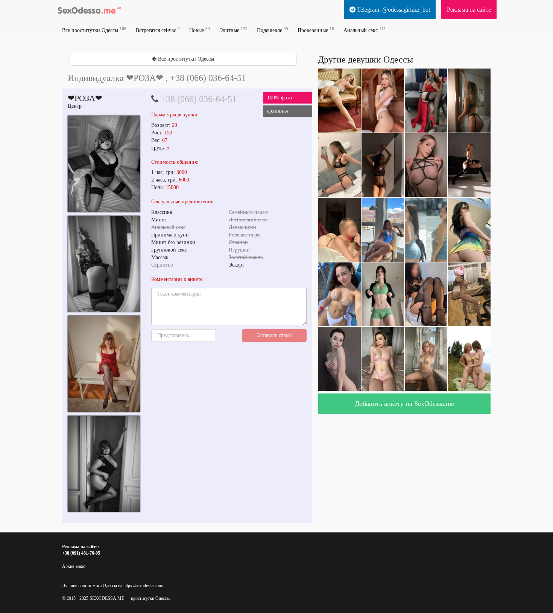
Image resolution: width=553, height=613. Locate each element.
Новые (199, 30)
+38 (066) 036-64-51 (199, 99)
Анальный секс (364, 30)
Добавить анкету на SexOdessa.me (404, 403)
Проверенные (316, 30)
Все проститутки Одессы (94, 30)
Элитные (233, 30)
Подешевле (272, 30)
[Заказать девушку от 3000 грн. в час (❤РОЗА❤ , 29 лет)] (104, 164)
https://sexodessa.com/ (143, 585)
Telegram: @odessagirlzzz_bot (393, 9)
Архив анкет (74, 566)
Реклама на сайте (469, 9)
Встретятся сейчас (158, 30)
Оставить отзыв (274, 335)
